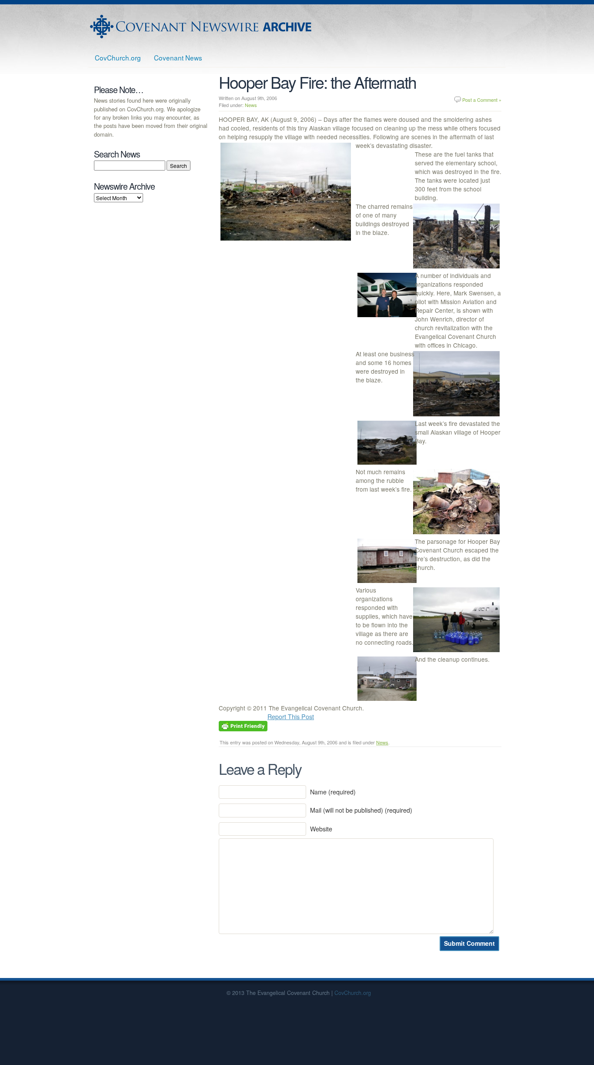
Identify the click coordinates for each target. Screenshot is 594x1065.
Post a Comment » (481, 99)
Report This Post (290, 716)
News (251, 104)
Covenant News (178, 57)
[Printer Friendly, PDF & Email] (243, 725)
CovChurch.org (118, 57)
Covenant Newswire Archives (201, 26)
